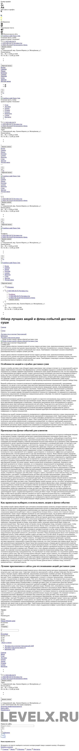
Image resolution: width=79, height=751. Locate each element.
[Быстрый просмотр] (2, 612)
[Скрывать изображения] (2, 26)
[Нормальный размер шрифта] (2, 5)
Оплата (3, 659)
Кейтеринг (4, 336)
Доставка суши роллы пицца (10, 337)
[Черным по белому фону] (1, 12)
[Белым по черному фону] (1, 14)
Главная (3, 652)
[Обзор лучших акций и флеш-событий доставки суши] (19, 341)
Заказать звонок (6, 47)
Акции (3, 661)
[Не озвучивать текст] (2, 32)
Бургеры (4, 73)
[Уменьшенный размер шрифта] (2, 3)
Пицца (3, 71)
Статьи (3, 665)
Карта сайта (5, 708)
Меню (3, 654)
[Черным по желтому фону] (1, 18)
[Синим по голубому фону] (1, 16)
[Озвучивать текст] (2, 30)
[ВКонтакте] (5, 84)
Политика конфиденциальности (11, 706)
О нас (3, 656)
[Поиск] (2, 90)
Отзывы (3, 663)
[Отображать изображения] (2, 24)
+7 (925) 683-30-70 (10, 41)
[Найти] (2, 728)
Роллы (3, 67)
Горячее (4, 69)
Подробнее (4, 634)
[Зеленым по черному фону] (1, 20)
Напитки (4, 76)
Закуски (3, 79)
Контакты (4, 666)
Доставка (4, 658)
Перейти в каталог (7, 747)
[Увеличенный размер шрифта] (2, 8)
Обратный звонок (7, 65)
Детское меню (6, 81)
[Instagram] (5, 86)
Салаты (3, 74)
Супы (3, 78)
